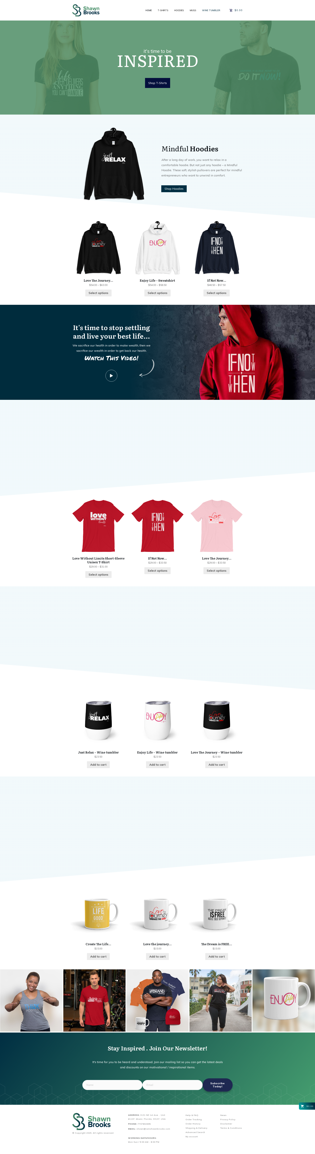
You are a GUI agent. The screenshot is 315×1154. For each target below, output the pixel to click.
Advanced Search (195, 1132)
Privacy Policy (227, 1119)
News (223, 1115)
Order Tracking (194, 1119)
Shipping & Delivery (196, 1128)
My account (192, 1136)
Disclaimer (226, 1123)
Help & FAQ (192, 1115)
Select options (98, 293)
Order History (193, 1123)
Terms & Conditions (231, 1128)
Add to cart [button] (98, 764)
